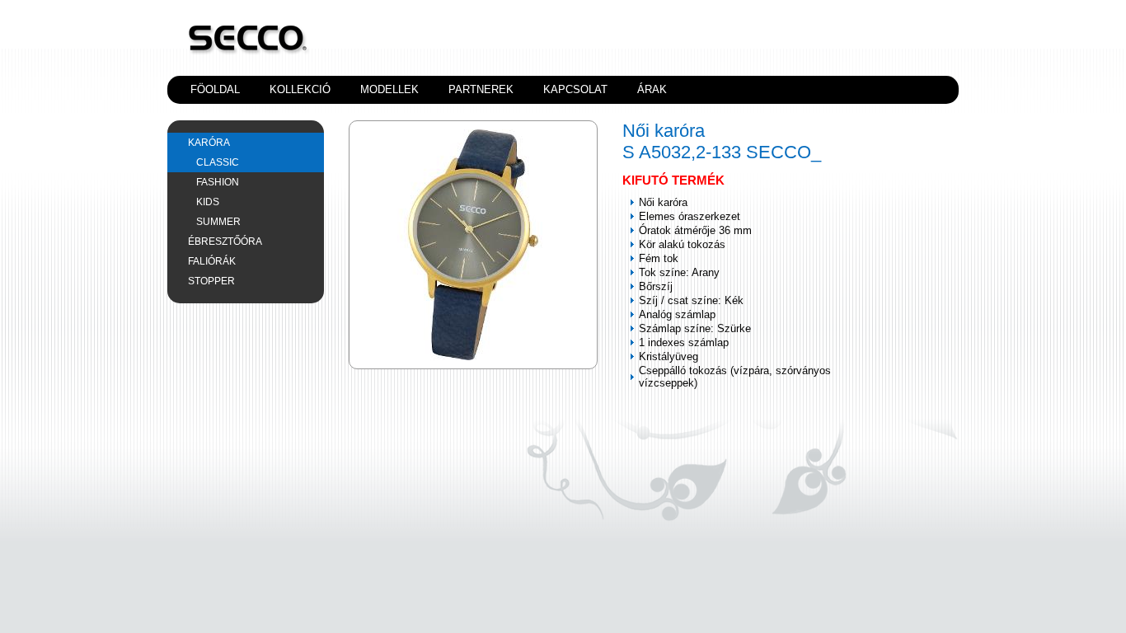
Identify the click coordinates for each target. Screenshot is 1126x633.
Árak (652, 89)
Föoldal (215, 89)
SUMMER (218, 221)
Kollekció (300, 89)
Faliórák (212, 261)
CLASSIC (217, 162)
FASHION (217, 182)
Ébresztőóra (225, 241)
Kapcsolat (575, 89)
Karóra (209, 142)
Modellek (389, 89)
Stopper (211, 281)
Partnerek (481, 89)
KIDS (207, 202)
